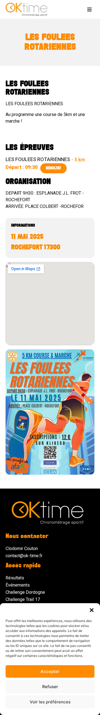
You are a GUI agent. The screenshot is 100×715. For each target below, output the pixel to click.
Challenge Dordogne (25, 592)
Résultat (53, 168)
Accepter (50, 671)
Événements (18, 585)
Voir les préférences (50, 701)
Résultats (15, 577)
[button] (91, 610)
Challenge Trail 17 (23, 599)
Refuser (50, 686)
